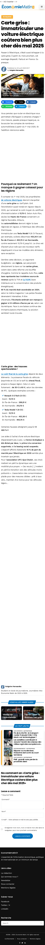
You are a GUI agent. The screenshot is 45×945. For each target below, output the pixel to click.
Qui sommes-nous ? (9, 877)
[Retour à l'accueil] (18, 6)
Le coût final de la (14, 374)
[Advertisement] (22, 157)
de (11, 200)
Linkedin (4, 909)
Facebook (5, 902)
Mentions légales (8, 888)
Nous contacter (7, 884)
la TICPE (27, 279)
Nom (4, 811)
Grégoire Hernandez (13, 686)
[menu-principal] (42, 6)
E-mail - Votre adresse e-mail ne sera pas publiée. (20, 819)
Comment (6, 799)
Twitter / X (5, 905)
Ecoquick (7, 17)
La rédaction (6, 873)
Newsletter (5, 880)
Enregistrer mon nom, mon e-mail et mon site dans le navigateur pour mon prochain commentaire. (24, 829)
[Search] (41, 923)
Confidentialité (9, 939)
